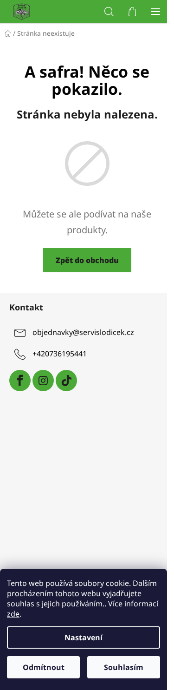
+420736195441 (59, 353)
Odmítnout (43, 667)
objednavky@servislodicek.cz (83, 332)
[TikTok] (66, 380)
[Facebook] (20, 380)
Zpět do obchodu (87, 260)
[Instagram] (43, 380)
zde (13, 614)
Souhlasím (123, 667)
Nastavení (83, 637)
